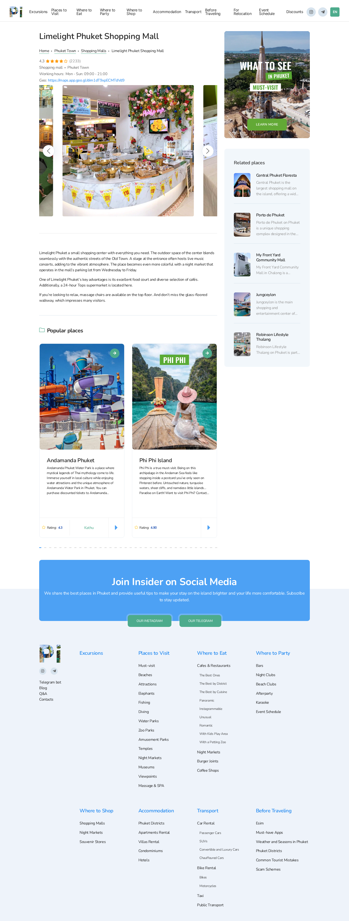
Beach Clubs (266, 684)
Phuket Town (65, 50)
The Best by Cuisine (213, 692)
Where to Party (107, 12)
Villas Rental (148, 841)
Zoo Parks (146, 730)
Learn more (267, 124)
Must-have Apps (269, 832)
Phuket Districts (151, 823)
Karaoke (262, 702)
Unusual (205, 717)
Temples (145, 748)
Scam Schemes (268, 869)
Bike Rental (206, 868)
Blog (43, 687)
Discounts (294, 11)
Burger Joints (207, 761)
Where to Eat (84, 12)
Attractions (147, 684)
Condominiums (150, 850)
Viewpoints (147, 776)
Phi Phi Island (155, 460)
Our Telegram (200, 621)
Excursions (38, 11)
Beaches (145, 675)
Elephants (146, 693)
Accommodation (167, 11)
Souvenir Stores (93, 841)
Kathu (89, 527)
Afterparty (264, 693)
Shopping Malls (93, 50)
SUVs (203, 841)
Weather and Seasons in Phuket (282, 841)
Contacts (46, 699)
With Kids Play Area (213, 734)
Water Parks (148, 721)
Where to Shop (134, 12)
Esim (260, 823)
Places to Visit (59, 12)
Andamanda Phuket (70, 460)
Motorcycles (207, 886)
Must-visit (146, 665)
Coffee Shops (208, 770)
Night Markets (150, 758)
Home (44, 50)
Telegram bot (50, 682)
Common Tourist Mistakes (277, 860)
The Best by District (212, 683)
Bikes (203, 877)
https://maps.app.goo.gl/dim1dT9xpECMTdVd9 (86, 80)
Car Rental (205, 823)
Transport (193, 11)
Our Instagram (150, 621)
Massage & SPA (151, 785)
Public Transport (210, 905)
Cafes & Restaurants (214, 665)
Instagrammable (210, 709)
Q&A (43, 693)
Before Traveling (213, 12)
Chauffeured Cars (211, 858)
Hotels (144, 860)
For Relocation (242, 12)
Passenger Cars (210, 833)
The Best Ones (209, 675)
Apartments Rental (154, 832)
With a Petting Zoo (212, 742)
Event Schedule (266, 12)
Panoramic (206, 700)
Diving (143, 711)
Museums (146, 767)
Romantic (205, 725)
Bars (259, 665)
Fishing (144, 702)
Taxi (200, 895)
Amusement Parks (153, 739)
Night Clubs (265, 675)
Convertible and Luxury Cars (219, 849)
